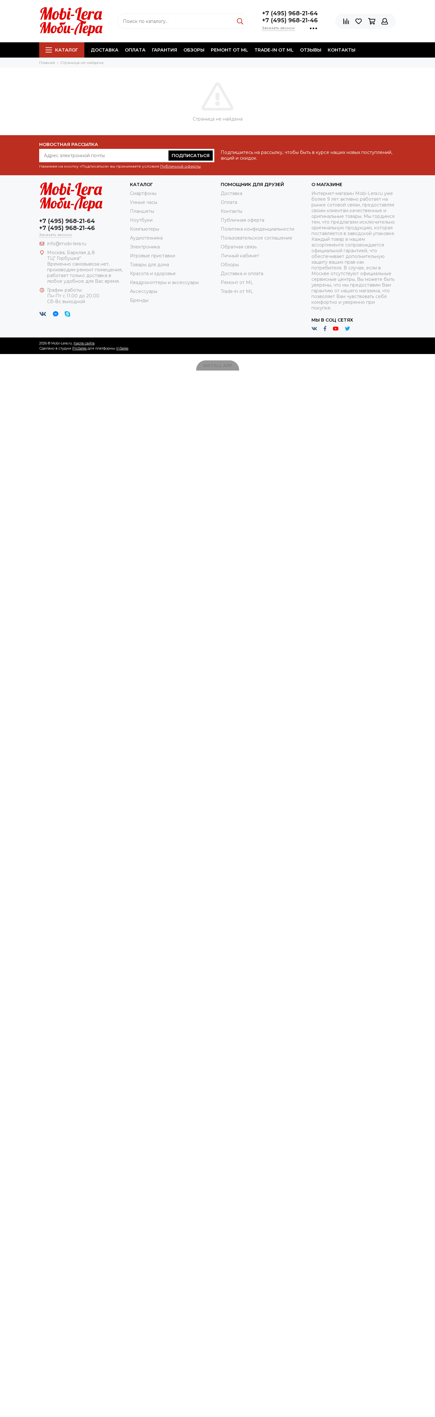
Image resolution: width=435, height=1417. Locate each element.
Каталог (66, 50)
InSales (122, 348)
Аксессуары (143, 291)
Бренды (139, 300)
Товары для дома (149, 264)
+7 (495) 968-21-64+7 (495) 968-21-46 (290, 17)
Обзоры (193, 50)
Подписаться (191, 155)
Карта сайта (84, 343)
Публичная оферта (242, 220)
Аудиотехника (146, 238)
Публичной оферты (180, 166)
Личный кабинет (240, 256)
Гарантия (164, 50)
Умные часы (143, 202)
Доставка (104, 50)
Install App (217, 365)
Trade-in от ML (274, 50)
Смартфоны (143, 193)
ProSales (79, 348)
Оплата (135, 50)
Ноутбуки (141, 220)
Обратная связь (239, 247)
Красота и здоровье (153, 273)
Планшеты (142, 211)
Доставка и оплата (242, 273)
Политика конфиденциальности (257, 229)
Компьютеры (144, 229)
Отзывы (310, 50)
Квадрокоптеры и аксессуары (164, 282)
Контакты (341, 50)
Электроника (145, 247)
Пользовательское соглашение (256, 238)
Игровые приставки (152, 256)
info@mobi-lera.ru (66, 244)
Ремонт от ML (229, 50)
